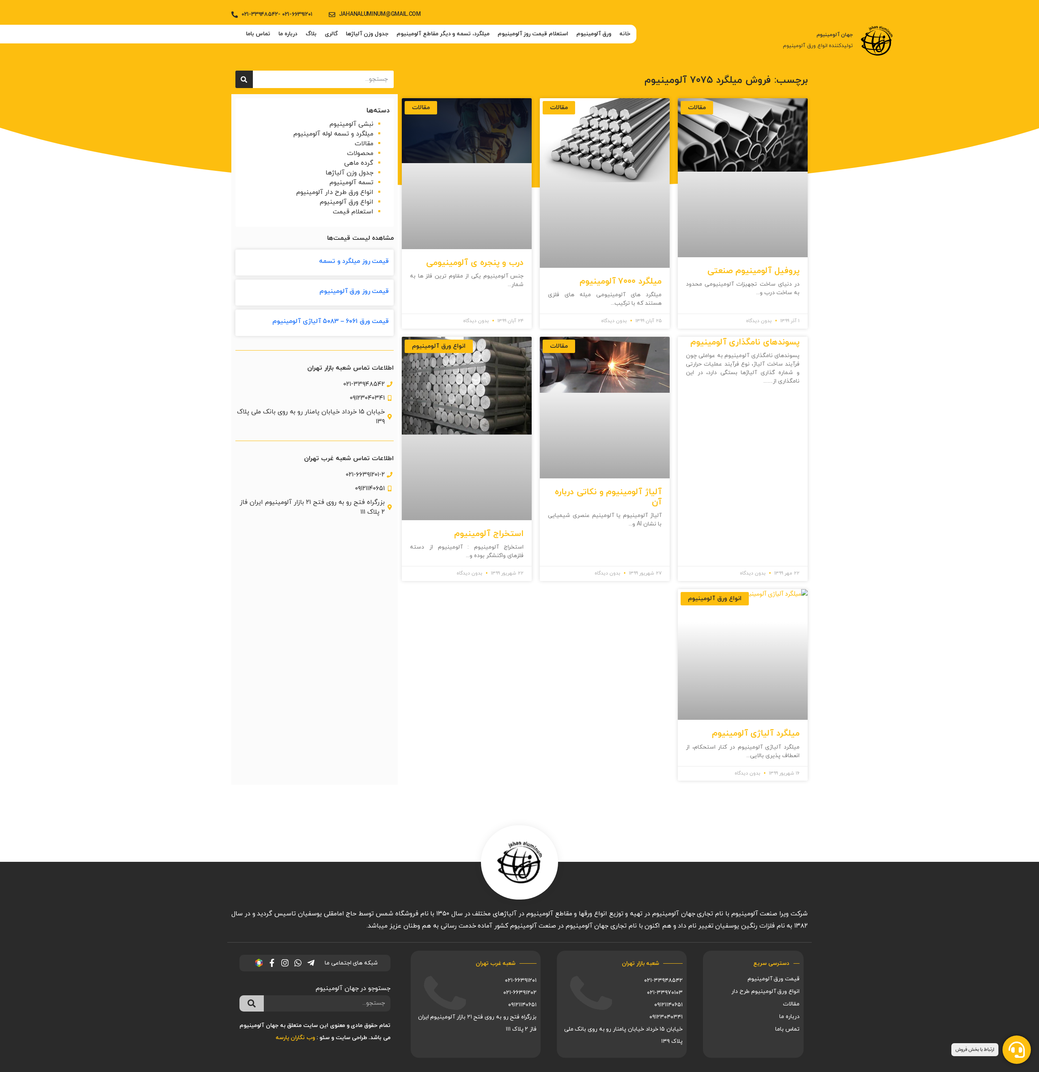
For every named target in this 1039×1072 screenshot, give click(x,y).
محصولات (360, 153)
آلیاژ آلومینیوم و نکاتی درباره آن (608, 497)
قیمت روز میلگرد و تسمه (354, 261)
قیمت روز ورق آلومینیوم (354, 291)
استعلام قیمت (353, 211)
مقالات (364, 143)
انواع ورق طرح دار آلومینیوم (334, 192)
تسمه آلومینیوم (351, 182)
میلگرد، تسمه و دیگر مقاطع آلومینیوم (443, 34)
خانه (624, 34)
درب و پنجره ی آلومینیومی (475, 263)
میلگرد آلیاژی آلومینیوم (756, 734)
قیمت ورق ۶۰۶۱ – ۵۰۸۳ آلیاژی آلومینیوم (330, 321)
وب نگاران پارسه (295, 1038)
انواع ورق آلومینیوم (346, 202)
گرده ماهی (358, 163)
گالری (331, 34)
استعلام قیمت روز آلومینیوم (533, 34)
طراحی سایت (351, 1038)
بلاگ (311, 34)
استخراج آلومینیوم (489, 534)
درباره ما (287, 34)
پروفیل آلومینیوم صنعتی (753, 271)
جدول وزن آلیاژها (367, 34)
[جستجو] (244, 79)
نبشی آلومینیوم (351, 124)
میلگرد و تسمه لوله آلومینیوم (333, 133)
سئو (324, 1038)
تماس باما (258, 34)
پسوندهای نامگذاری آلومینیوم (745, 342)
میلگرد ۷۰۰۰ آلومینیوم (621, 282)
